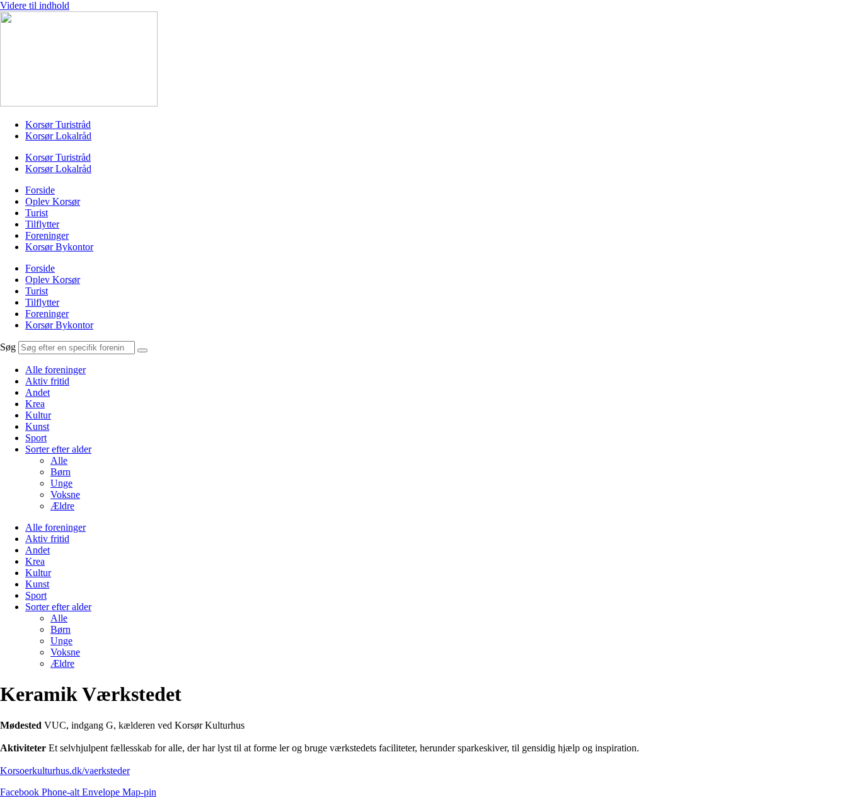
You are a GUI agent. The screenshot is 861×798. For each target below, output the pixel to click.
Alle (58, 460)
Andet (37, 392)
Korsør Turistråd (58, 124)
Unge (61, 483)
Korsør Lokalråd (58, 135)
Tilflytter (42, 224)
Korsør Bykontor (59, 246)
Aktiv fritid (47, 381)
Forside (40, 190)
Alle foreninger (55, 369)
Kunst (37, 426)
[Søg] (142, 350)
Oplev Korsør (52, 201)
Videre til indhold (34, 5)
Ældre (62, 505)
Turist (36, 212)
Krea (35, 403)
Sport (36, 437)
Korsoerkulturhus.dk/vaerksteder (65, 770)
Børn (60, 471)
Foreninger (47, 235)
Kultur (38, 415)
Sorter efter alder (58, 449)
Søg (8, 347)
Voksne (65, 494)
